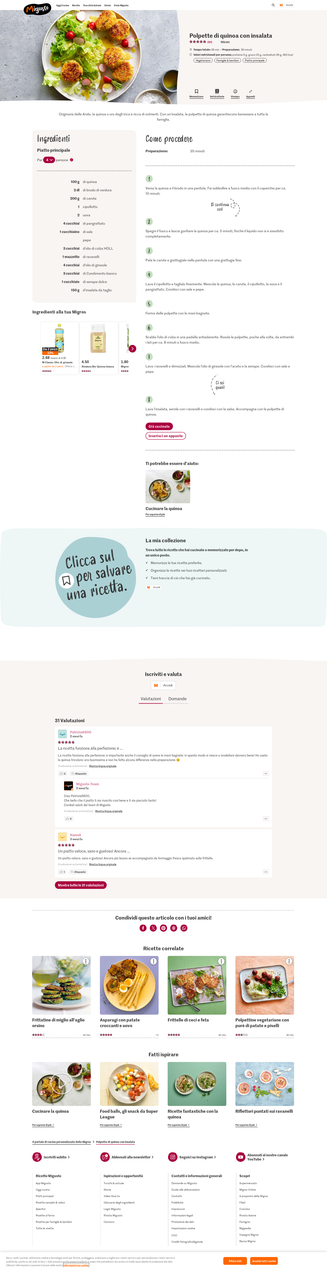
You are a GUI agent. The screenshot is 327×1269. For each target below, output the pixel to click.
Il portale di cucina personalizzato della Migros (61, 1141)
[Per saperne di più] (168, 511)
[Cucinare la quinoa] (61, 1094)
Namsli (75, 834)
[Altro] (266, 773)
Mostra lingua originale (102, 766)
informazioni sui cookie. (76, 1265)
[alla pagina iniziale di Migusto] (37, 6)
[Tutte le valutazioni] (197, 41)
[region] (163, 1260)
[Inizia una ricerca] (273, 5)
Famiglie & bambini (227, 60)
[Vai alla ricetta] (61, 997)
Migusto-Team (87, 783)
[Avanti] (132, 348)
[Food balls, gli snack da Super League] (129, 1094)
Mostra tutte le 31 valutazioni (81, 885)
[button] (62, 734)
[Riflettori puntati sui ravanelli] (264, 1094)
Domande (177, 698)
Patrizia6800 (80, 732)
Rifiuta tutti (235, 1261)
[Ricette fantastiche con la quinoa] (197, 1094)
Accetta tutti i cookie (264, 1261)
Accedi (289, 5)
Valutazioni (151, 698)
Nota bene (72, 160)
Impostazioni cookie (183, 1228)
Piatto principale (255, 60)
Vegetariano (203, 60)
